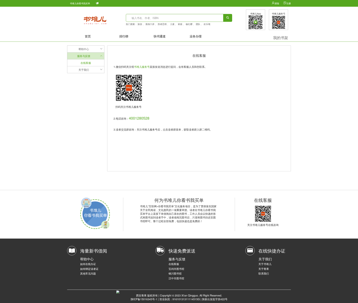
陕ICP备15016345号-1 (144, 299)
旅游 (140, 24)
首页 (88, 36)
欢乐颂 (207, 24)
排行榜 (123, 36)
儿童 (172, 24)
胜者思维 (162, 24)
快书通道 (160, 36)
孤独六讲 (149, 24)
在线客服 (86, 63)
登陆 (277, 3)
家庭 (180, 24)
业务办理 (196, 36)
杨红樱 (189, 24)
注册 (288, 3)
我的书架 (280, 37)
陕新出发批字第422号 (214, 299)
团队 (198, 24)
